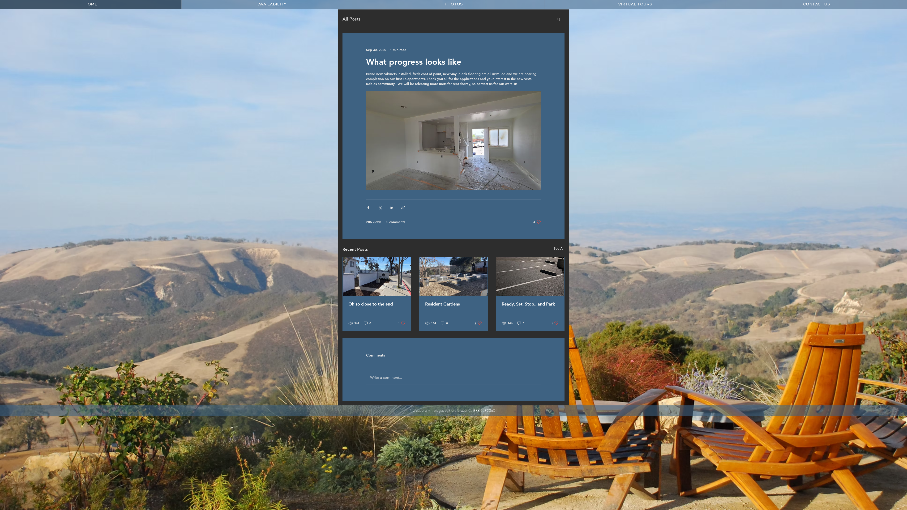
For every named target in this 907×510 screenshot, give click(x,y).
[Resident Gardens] (453, 276)
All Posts (351, 19)
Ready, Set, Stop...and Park (528, 304)
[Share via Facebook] (368, 207)
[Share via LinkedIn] (391, 207)
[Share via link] (403, 207)
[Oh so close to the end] (377, 276)
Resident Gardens (442, 304)
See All (559, 248)
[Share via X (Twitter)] (380, 207)
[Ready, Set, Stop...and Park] (530, 276)
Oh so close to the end (370, 304)
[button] (453, 4)
